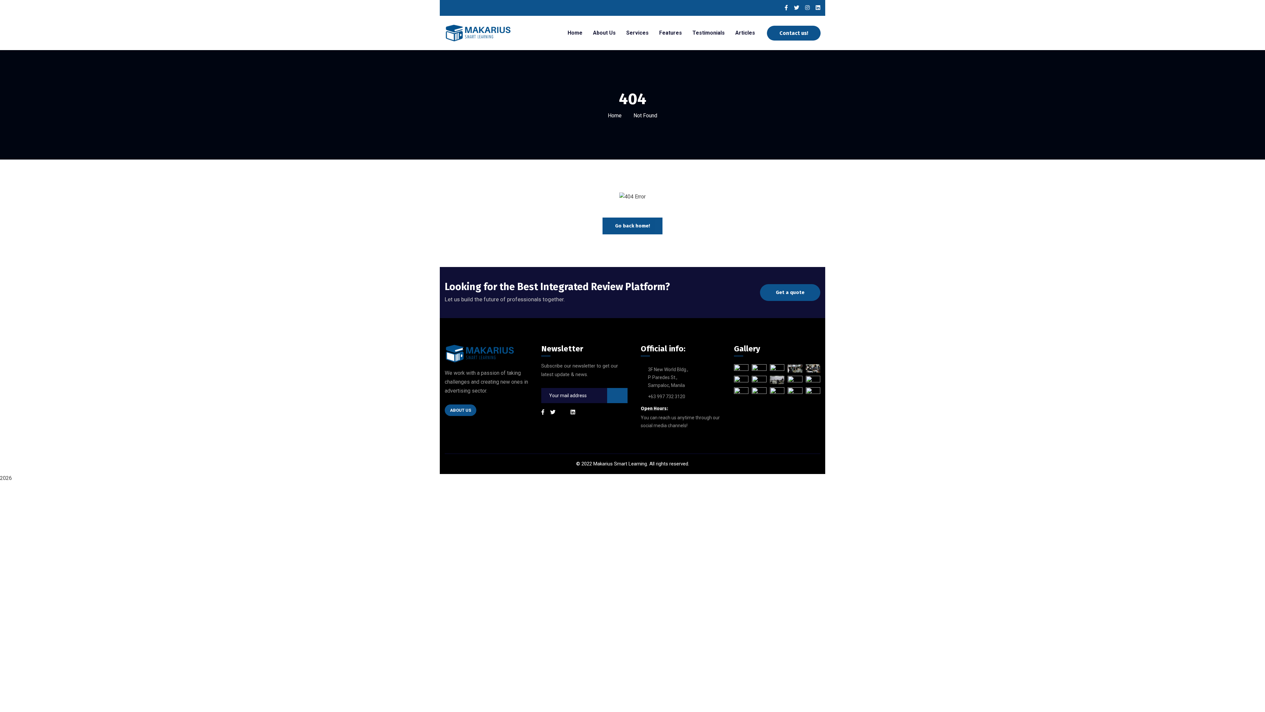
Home (615, 115)
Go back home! (632, 226)
